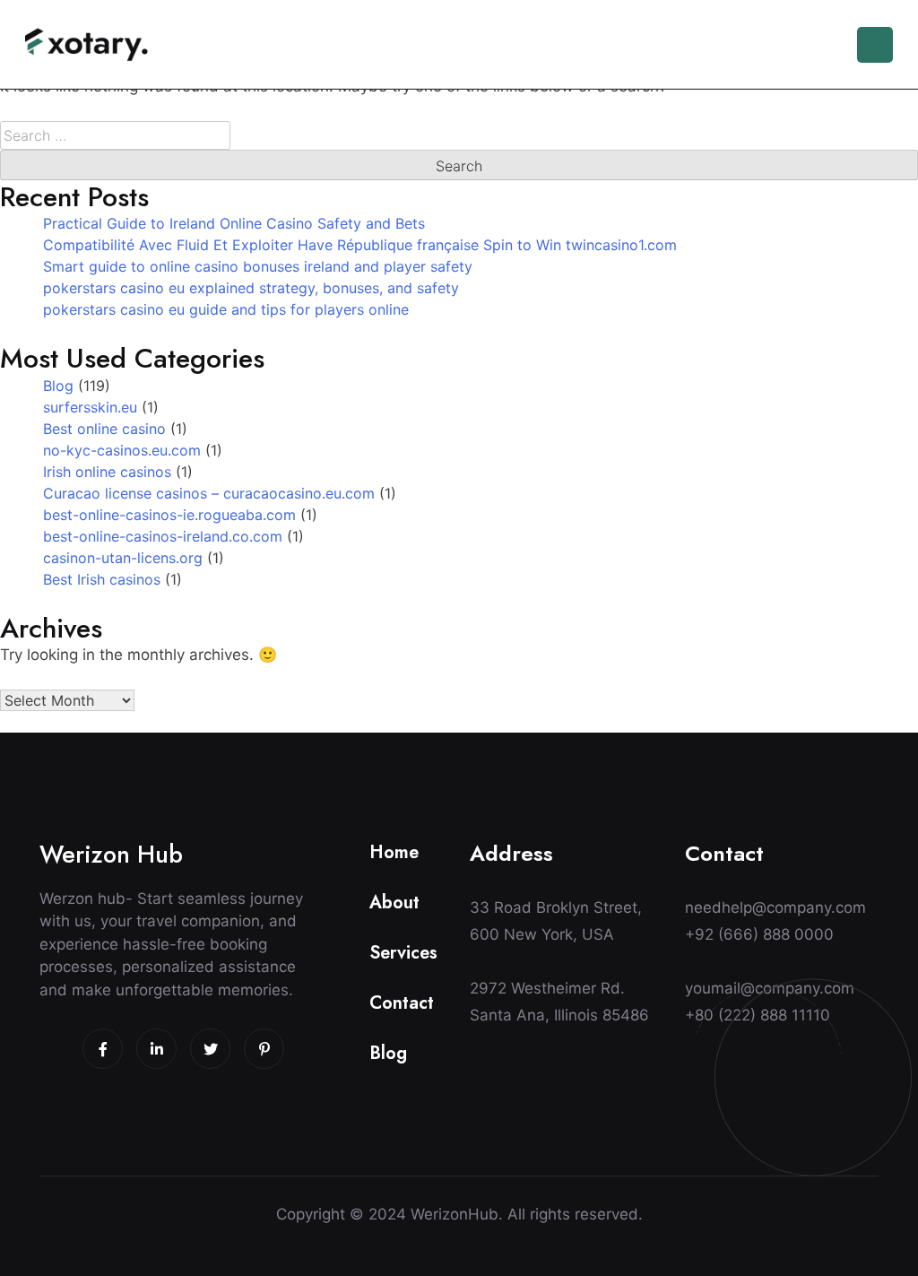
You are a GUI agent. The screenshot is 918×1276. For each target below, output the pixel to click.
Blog (58, 386)
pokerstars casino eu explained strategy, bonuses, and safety (251, 288)
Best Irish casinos (101, 579)
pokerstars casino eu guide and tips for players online (226, 309)
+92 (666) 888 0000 (759, 934)
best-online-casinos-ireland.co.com (162, 536)
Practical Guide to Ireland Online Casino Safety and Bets (234, 223)
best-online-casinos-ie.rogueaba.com (169, 515)
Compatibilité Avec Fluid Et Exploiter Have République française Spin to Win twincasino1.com (360, 245)
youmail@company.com (769, 988)
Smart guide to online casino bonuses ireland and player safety (257, 266)
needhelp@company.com (775, 907)
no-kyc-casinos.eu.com (122, 450)
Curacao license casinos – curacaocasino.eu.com (209, 493)
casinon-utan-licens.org (123, 558)
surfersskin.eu (90, 407)
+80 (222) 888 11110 (757, 1015)
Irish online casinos (107, 472)
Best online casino (104, 429)
